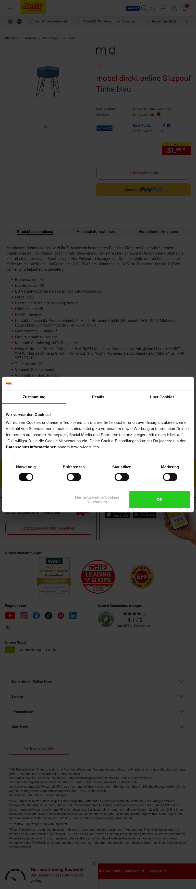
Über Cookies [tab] (162, 397)
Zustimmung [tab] (34, 397)
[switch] (74, 477)
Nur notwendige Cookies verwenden (97, 499)
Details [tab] (98, 397)
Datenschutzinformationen (31, 447)
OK (160, 499)
